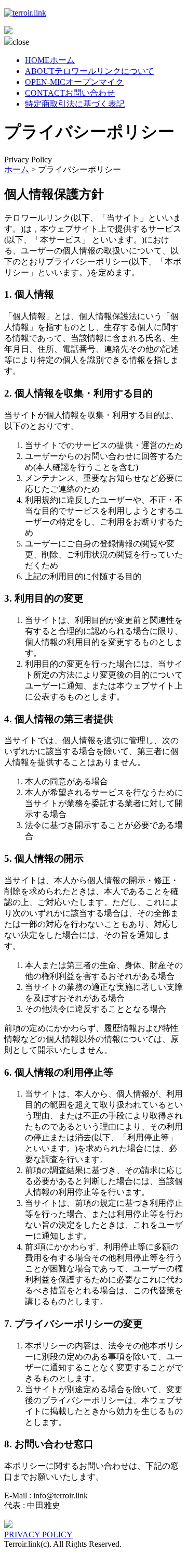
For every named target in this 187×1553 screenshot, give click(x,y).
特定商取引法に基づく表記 (75, 103)
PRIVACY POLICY (38, 1534)
